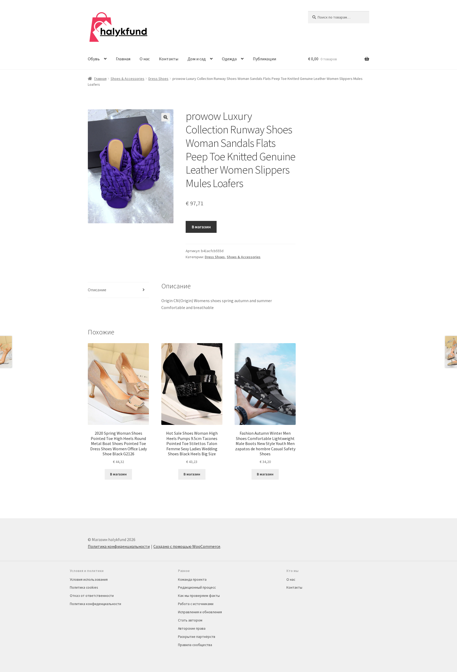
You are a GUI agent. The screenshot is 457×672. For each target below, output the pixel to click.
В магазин (201, 226)
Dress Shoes (158, 78)
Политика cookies (84, 587)
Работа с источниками (195, 603)
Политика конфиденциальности (119, 546)
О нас (145, 58)
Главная (123, 58)
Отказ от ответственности (92, 595)
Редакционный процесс (197, 587)
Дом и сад (197, 58)
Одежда (229, 58)
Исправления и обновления (200, 612)
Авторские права (191, 628)
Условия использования (89, 579)
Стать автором (190, 620)
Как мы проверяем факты (199, 595)
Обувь (94, 58)
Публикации (264, 58)
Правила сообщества (195, 644)
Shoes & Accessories (127, 78)
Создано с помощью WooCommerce (186, 546)
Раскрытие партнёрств (196, 636)
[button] (165, 117)
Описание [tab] (97, 289)
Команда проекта (192, 579)
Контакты (168, 58)
